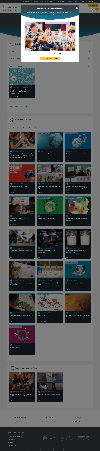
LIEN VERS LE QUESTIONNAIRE (50, 58)
